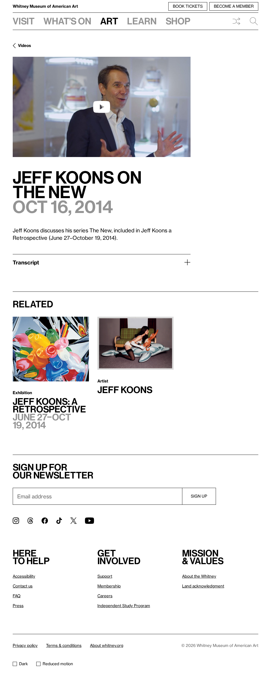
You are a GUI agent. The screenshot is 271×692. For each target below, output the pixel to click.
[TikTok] (59, 520)
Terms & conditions (64, 645)
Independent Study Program (123, 605)
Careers (104, 595)
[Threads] (30, 520)
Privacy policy (25, 645)
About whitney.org (106, 645)
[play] (101, 107)
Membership (109, 586)
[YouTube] (89, 520)
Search (251, 21)
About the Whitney (199, 576)
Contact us (23, 586)
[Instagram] (15, 520)
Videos (24, 45)
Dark (23, 663)
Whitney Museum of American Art (45, 6)
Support (104, 576)
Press (18, 605)
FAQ (16, 595)
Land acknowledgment (203, 586)
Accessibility (24, 576)
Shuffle (236, 21)
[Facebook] (44, 520)
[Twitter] (73, 520)
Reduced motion (58, 663)
